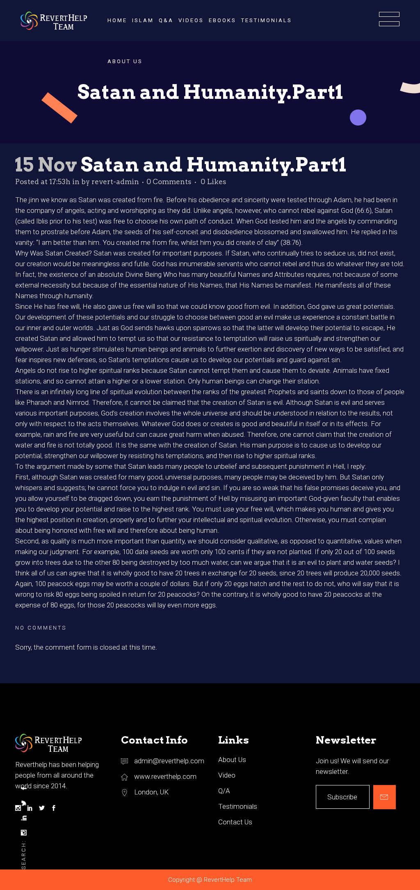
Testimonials (237, 806)
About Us (232, 759)
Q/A (224, 791)
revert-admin (115, 182)
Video (226, 775)
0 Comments (169, 182)
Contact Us (235, 822)
